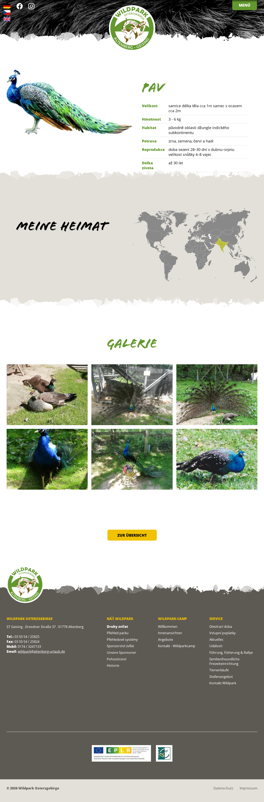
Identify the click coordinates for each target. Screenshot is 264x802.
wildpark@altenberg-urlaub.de (41, 651)
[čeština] (7, 12)
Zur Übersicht (132, 535)
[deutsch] (7, 6)
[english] (7, 19)
